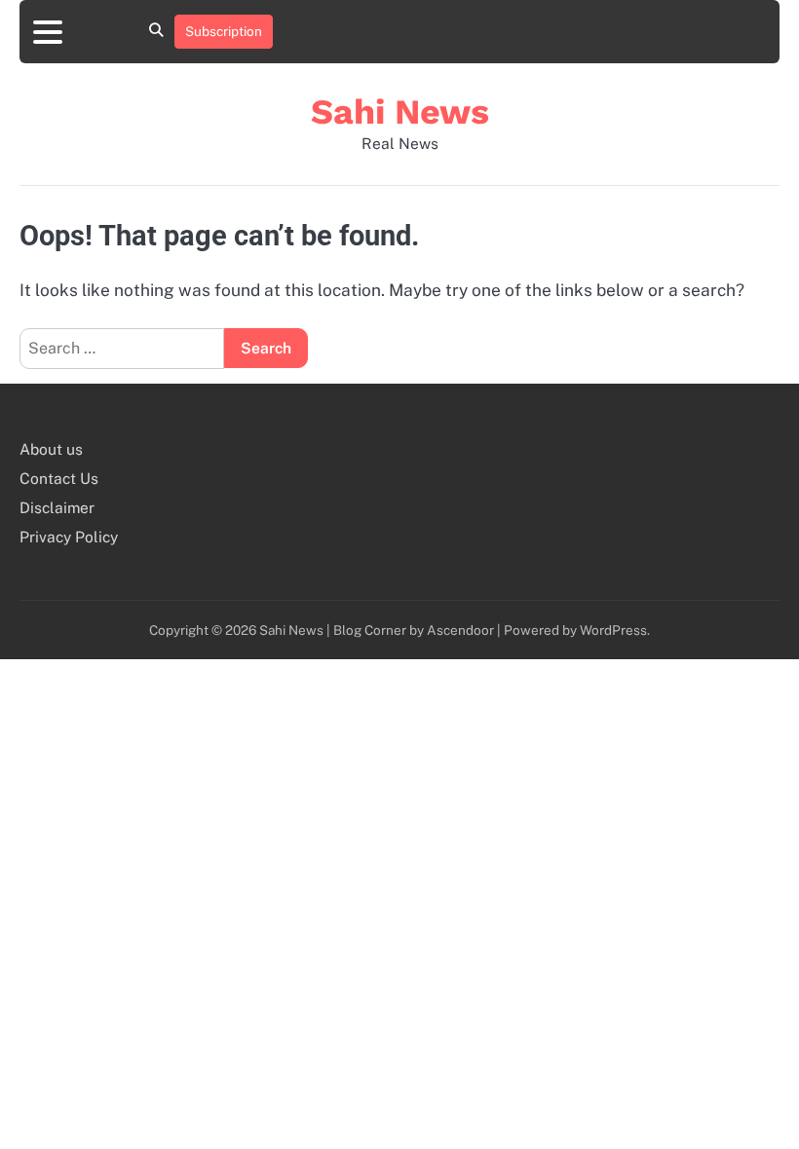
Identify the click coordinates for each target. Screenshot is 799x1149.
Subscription (223, 31)
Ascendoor (460, 630)
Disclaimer (57, 507)
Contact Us (58, 478)
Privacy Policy (68, 536)
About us (51, 449)
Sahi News (400, 112)
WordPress (613, 630)
